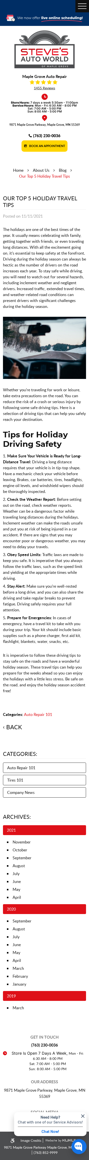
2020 (11, 909)
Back (14, 727)
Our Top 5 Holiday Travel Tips (44, 176)
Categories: (20, 753)
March (18, 968)
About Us (41, 170)
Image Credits (31, 1140)
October (20, 850)
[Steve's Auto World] (44, 49)
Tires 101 (15, 780)
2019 (11, 996)
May (16, 889)
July (16, 873)
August (19, 865)
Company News (21, 792)
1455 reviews (44, 88)
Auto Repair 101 (38, 714)
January (19, 984)
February (20, 976)
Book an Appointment (46, 146)
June (17, 881)
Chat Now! (50, 1131)
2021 (11, 830)
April (17, 897)
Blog (63, 170)
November (22, 842)
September (22, 858)
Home (18, 170)
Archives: (17, 816)
